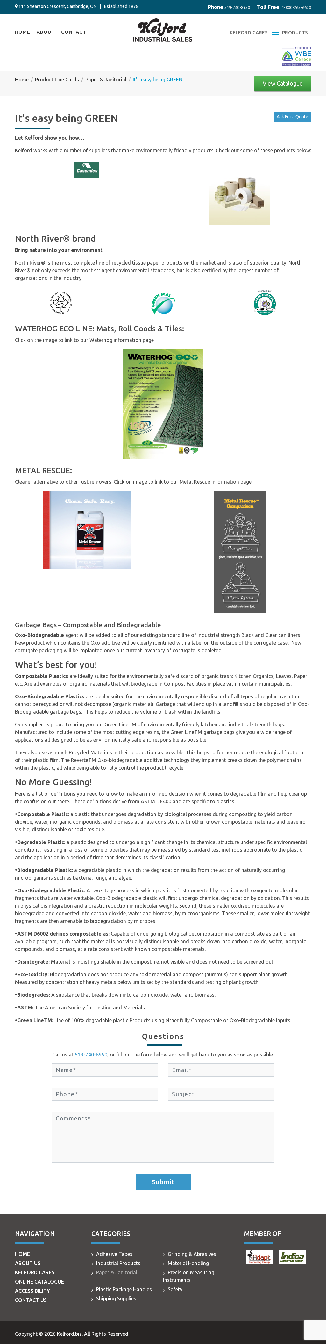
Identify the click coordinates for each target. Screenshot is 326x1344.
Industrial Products (118, 1263)
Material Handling (188, 1263)
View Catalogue (283, 83)
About (46, 32)
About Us (27, 1263)
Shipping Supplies (116, 1298)
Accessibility (32, 1291)
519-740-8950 (237, 7)
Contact (73, 32)
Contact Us (31, 1300)
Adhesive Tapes (114, 1254)
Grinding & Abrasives (192, 1254)
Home (22, 32)
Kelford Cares (249, 32)
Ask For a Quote (292, 116)
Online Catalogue (39, 1282)
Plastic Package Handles (124, 1289)
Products (294, 32)
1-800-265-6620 (296, 7)
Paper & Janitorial (116, 1272)
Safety (175, 1289)
